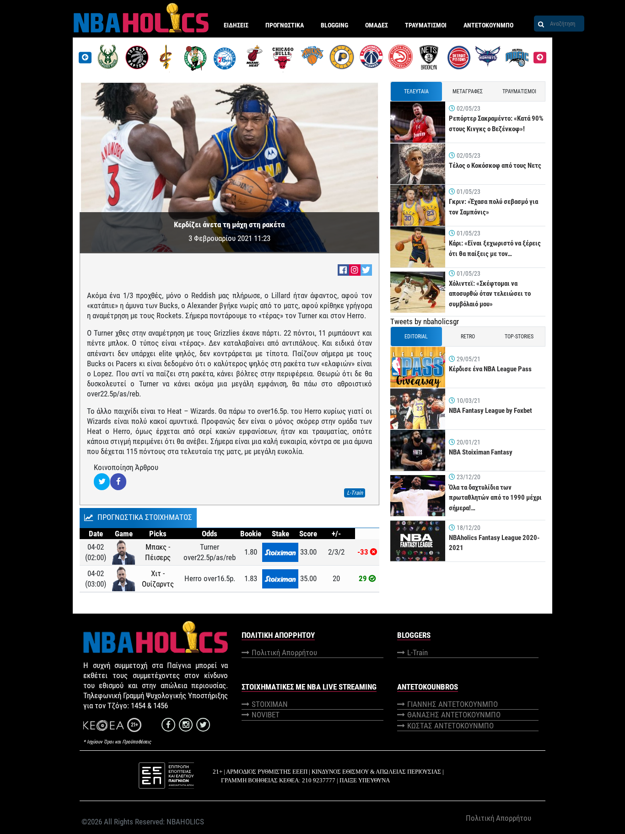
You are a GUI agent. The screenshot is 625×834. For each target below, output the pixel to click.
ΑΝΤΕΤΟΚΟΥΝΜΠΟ (488, 25)
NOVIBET (266, 714)
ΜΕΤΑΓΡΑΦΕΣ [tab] (468, 91)
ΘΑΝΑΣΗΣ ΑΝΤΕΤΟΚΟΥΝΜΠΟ (454, 714)
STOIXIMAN (270, 704)
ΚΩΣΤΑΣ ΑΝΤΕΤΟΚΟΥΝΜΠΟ (450, 725)
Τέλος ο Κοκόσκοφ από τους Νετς (495, 165)
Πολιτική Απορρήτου (284, 652)
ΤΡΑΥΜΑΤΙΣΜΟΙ (426, 25)
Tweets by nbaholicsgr (424, 321)
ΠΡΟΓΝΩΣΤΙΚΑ (284, 25)
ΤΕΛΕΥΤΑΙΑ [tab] (416, 91)
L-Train (417, 652)
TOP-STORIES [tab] (519, 336)
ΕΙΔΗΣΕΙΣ (236, 25)
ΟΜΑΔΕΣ (376, 25)
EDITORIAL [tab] (416, 336)
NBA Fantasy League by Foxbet (490, 410)
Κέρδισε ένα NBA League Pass (490, 369)
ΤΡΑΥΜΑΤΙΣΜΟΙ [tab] (519, 91)
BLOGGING (334, 25)
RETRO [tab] (468, 336)
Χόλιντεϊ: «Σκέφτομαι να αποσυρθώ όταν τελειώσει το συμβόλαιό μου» (490, 293)
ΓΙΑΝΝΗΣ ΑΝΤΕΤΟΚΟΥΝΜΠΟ (452, 704)
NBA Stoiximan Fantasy (480, 452)
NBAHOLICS (185, 821)
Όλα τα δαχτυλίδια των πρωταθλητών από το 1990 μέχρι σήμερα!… (495, 497)
